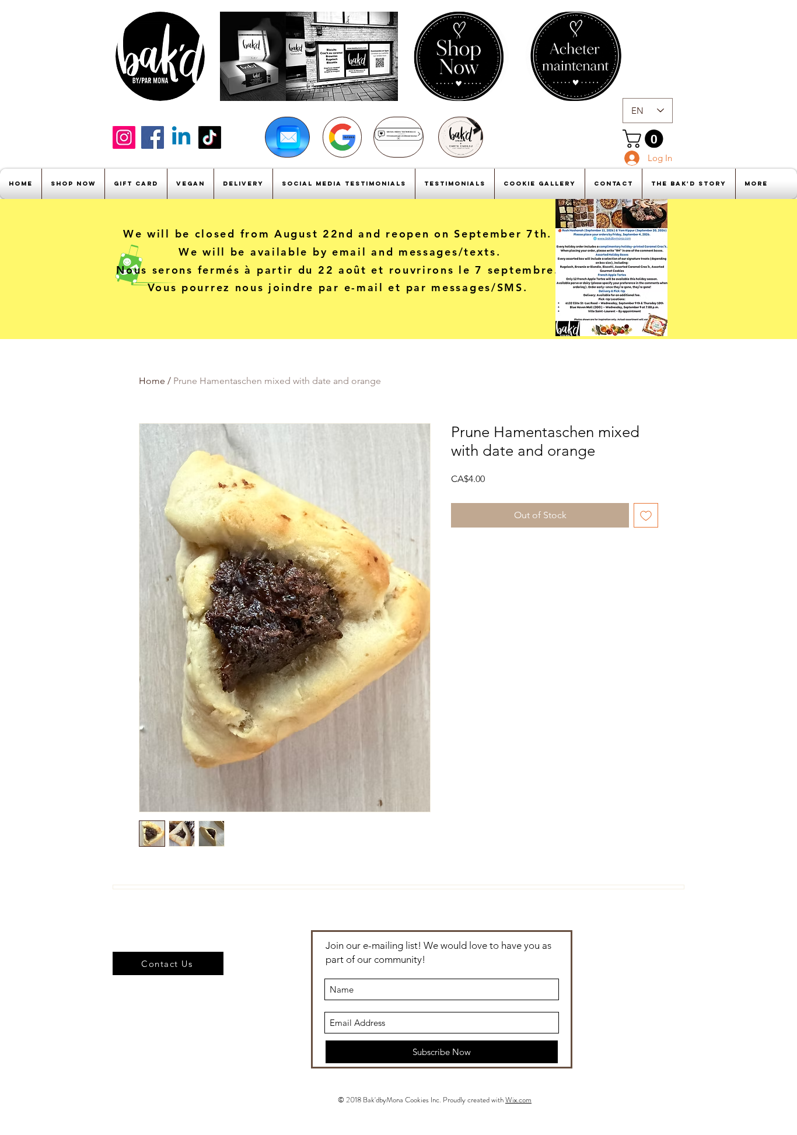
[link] (645, 139)
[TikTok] (209, 137)
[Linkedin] (181, 137)
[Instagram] (124, 137)
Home (152, 380)
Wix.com (518, 1099)
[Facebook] (152, 137)
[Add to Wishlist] (646, 515)
